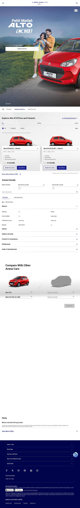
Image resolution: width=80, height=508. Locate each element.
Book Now (22, 168)
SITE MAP (25, 503)
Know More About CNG (10, 174)
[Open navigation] (3, 3)
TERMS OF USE (8, 503)
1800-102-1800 (9, 479)
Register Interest (22, 48)
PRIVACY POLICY (17, 503)
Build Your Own (10, 168)
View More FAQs (8, 431)
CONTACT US (32, 503)
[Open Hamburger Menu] (3, 109)
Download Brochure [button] (54, 49)
